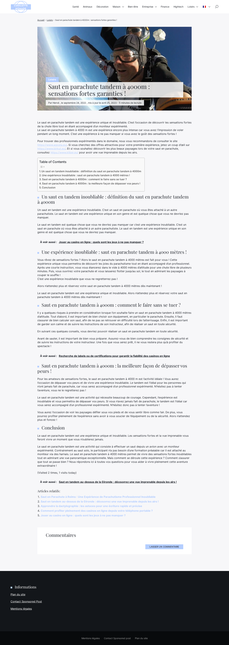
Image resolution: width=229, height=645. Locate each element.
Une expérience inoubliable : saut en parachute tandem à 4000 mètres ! (86, 175)
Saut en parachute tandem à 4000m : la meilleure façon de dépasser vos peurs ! (91, 183)
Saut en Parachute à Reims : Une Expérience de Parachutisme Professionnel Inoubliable (98, 496)
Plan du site (18, 594)
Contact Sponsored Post (26, 601)
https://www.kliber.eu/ (64, 152)
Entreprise (147, 6)
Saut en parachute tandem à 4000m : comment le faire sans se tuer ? (84, 179)
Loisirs (191, 6)
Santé (75, 6)
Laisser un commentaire (164, 546)
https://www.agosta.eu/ (52, 145)
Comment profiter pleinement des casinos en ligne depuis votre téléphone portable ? (97, 510)
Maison (116, 6)
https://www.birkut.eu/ (51, 148)
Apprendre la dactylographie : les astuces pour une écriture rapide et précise (91, 506)
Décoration (102, 6)
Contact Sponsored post (117, 638)
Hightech (178, 6)
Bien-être (133, 6)
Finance (165, 6)
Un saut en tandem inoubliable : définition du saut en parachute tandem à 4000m (91, 171)
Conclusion (48, 187)
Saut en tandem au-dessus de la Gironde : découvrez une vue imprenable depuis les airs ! (100, 501)
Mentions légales (21, 608)
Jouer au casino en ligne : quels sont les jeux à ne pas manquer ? (83, 515)
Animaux (87, 6)
